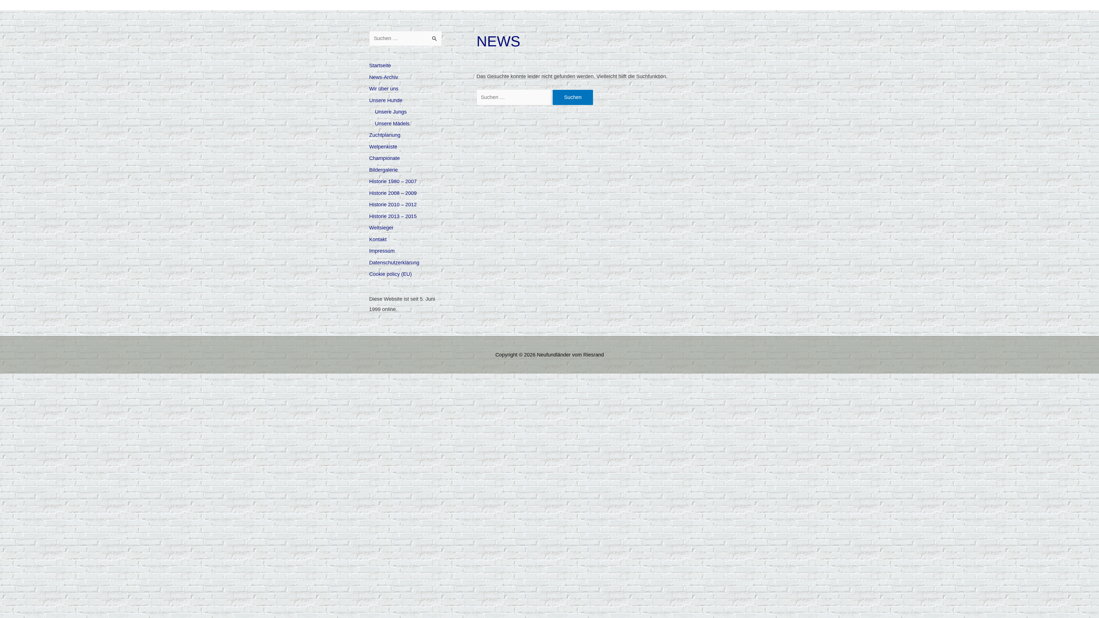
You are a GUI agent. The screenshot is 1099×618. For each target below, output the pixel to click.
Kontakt (378, 239)
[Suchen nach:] (515, 97)
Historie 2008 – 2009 (393, 193)
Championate (384, 158)
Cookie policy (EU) (390, 274)
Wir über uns (383, 89)
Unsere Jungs (391, 112)
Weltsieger (381, 228)
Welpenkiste (383, 147)
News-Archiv (383, 77)
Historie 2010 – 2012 (393, 204)
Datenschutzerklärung (394, 263)
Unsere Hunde (385, 100)
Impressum (382, 251)
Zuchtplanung (384, 135)
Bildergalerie (383, 170)
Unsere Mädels (392, 123)
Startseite (380, 65)
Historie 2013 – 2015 (393, 216)
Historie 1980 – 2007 (393, 181)
